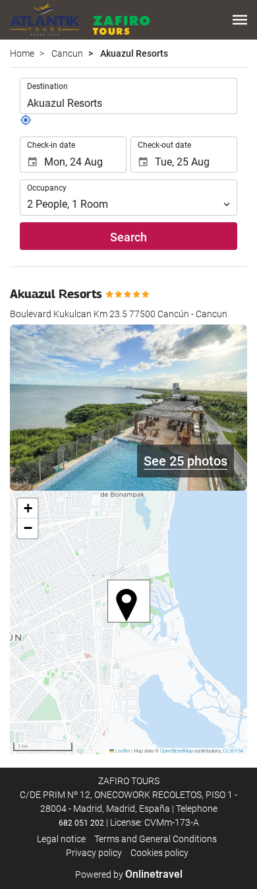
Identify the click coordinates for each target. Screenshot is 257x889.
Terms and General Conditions (155, 839)
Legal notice (61, 839)
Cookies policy (159, 852)
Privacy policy (94, 852)
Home (22, 53)
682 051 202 (81, 823)
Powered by (129, 874)
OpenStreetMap (176, 751)
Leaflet (122, 751)
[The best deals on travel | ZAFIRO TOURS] (80, 20)
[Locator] (26, 122)
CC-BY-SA (233, 751)
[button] (240, 20)
